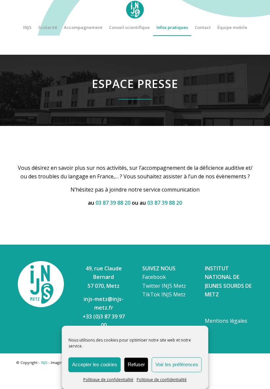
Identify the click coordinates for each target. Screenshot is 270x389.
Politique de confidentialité (108, 379)
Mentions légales (226, 320)
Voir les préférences (176, 364)
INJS (44, 362)
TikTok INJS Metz (164, 294)
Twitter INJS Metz (164, 285)
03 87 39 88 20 (112, 202)
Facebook (154, 277)
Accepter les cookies (94, 364)
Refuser (136, 364)
